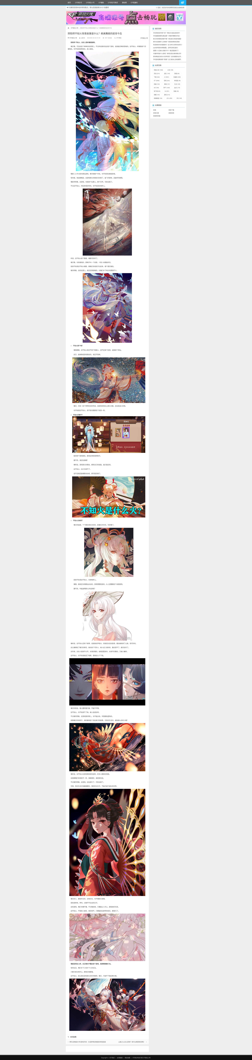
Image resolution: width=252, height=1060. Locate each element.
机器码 (177, 77)
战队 (167, 73)
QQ (179, 98)
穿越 (176, 73)
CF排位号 (78, 2)
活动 (157, 73)
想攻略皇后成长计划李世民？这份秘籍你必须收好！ (169, 56)
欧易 (154, 110)
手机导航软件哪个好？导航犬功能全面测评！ (167, 33)
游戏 (167, 95)
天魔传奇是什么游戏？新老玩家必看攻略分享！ (167, 53)
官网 (167, 80)
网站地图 (127, 1058)
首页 (69, 2)
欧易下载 (171, 110)
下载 (157, 77)
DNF (166, 87)
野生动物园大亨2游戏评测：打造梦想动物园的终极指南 (88, 1042)
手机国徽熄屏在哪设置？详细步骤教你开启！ (167, 36)
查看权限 (181, 7)
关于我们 (112, 1058)
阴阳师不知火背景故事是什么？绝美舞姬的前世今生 (95, 33)
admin (83, 38)
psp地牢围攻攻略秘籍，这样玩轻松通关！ (166, 48)
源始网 (124, 2)
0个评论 (118, 38)
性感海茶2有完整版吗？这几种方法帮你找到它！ (168, 45)
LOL (169, 98)
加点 (177, 87)
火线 (170, 70)
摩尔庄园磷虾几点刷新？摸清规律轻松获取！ (167, 42)
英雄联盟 (158, 98)
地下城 (157, 91)
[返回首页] (68, 28)
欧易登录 (171, 113)
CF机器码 (134, 2)
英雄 (167, 84)
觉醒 (157, 95)
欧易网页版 (156, 116)
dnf (156, 87)
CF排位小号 (90, 2)
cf (166, 77)
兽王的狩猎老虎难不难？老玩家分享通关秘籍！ (167, 39)
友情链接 (120, 1058)
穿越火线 (158, 70)
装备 (176, 91)
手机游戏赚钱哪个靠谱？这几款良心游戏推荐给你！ (169, 59)
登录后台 (176, 7)
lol (167, 91)
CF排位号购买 (113, 2)
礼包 (177, 84)
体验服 (177, 80)
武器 (157, 84)
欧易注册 (156, 113)
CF (156, 80)
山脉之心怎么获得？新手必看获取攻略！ (131, 1042)
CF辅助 (101, 2)
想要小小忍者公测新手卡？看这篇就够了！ (166, 50)
